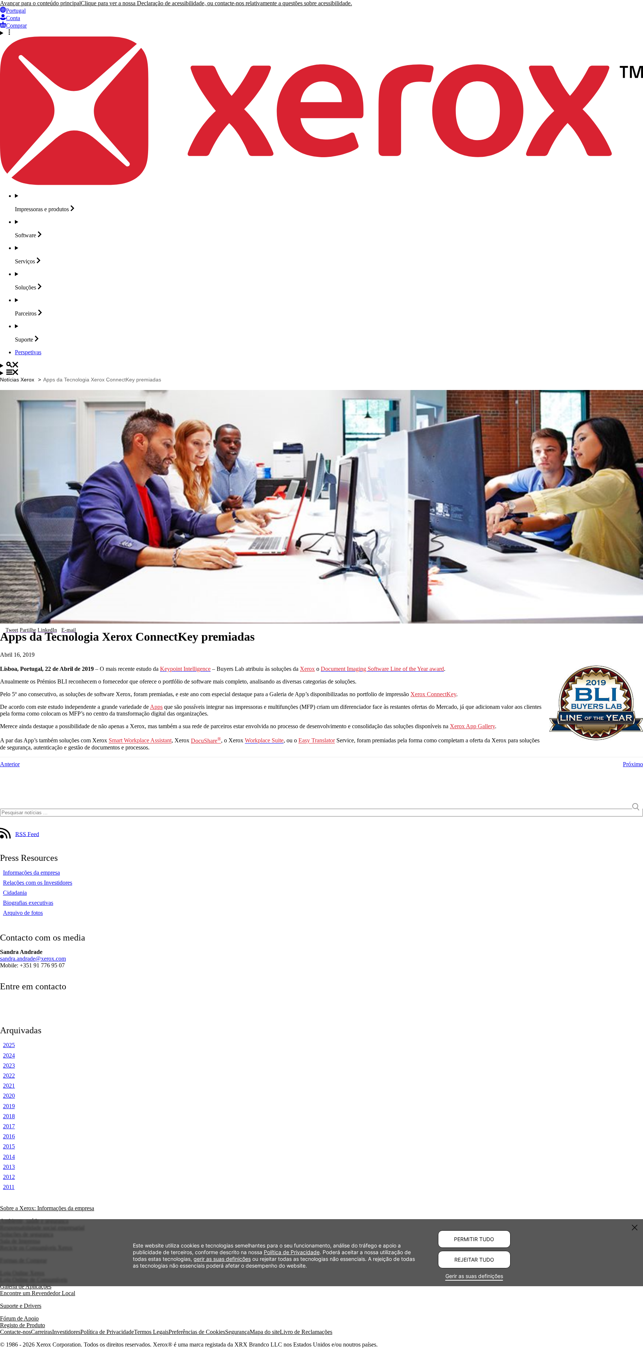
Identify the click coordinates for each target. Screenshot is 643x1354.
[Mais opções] (321, 33)
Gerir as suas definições (474, 1276)
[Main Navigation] (321, 373)
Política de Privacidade (107, 1332)
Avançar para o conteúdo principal (40, 3)
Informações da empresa (31, 872)
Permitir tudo (474, 1239)
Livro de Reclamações (306, 1332)
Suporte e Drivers (20, 1306)
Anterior (10, 764)
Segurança (237, 1332)
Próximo (633, 764)
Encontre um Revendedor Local (37, 1293)
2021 (9, 1085)
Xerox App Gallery (472, 726)
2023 (9, 1065)
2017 (9, 1126)
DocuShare (206, 741)
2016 (9, 1136)
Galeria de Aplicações (25, 1286)
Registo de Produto (22, 1325)
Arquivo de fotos (23, 913)
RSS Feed (27, 834)
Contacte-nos (15, 1332)
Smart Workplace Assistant (140, 741)
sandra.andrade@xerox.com (33, 958)
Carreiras (41, 1332)
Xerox (307, 669)
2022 (9, 1075)
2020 (9, 1096)
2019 (9, 1106)
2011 (9, 1187)
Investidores (66, 1332)
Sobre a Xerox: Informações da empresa (47, 1208)
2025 (9, 1045)
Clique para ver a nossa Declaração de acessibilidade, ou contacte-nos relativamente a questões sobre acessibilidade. (216, 3)
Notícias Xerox (17, 380)
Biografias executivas (28, 903)
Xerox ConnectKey (433, 694)
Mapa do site (265, 1332)
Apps (156, 707)
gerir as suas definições (222, 1259)
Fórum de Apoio (19, 1318)
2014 (9, 1157)
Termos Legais (151, 1332)
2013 (9, 1167)
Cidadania (15, 893)
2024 (9, 1055)
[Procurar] (321, 365)
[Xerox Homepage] (321, 183)
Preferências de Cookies (197, 1332)
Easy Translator (316, 741)
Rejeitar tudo (474, 1259)
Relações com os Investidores (37, 882)
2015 (9, 1146)
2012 (9, 1177)
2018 (9, 1116)
